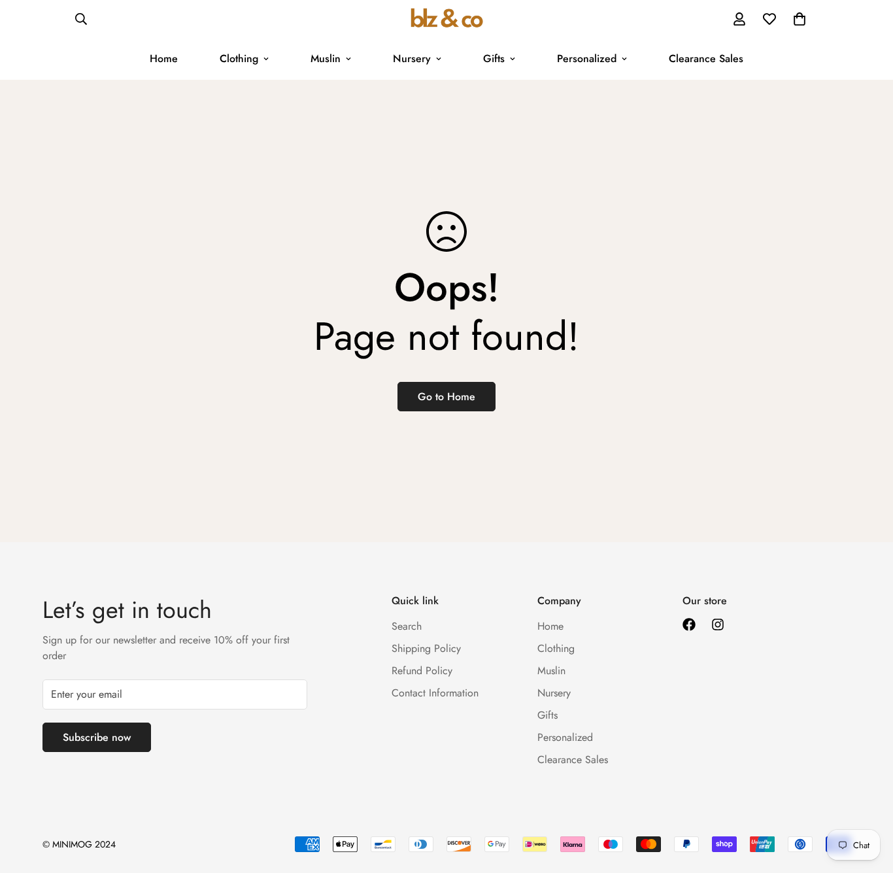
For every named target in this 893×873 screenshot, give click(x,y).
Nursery (412, 58)
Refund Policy (422, 670)
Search (407, 626)
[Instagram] (717, 624)
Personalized (586, 58)
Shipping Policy (426, 648)
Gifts (494, 58)
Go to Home (446, 396)
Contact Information (435, 692)
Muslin (326, 58)
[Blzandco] (446, 19)
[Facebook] (689, 624)
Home (164, 58)
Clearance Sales (706, 58)
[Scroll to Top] (867, 802)
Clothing (239, 58)
